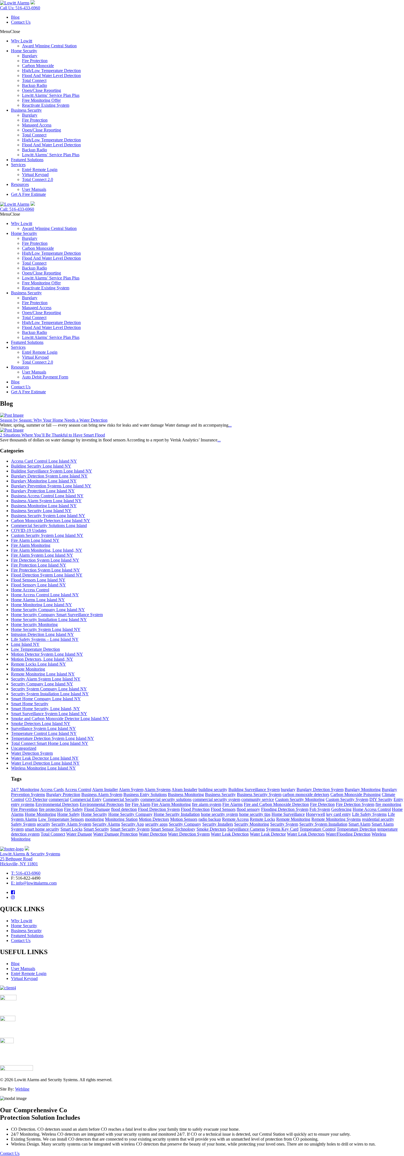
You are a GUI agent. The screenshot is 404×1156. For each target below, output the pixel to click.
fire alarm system (206, 804)
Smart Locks (71, 829)
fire (128, 804)
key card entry (338, 814)
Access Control (78, 789)
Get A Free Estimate (28, 194)
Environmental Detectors (57, 804)
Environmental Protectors (102, 804)
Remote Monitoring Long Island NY (43, 674)
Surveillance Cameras (246, 829)
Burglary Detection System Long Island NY (49, 476)
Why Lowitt (21, 41)
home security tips (254, 814)
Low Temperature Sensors (61, 819)
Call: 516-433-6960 (17, 209)
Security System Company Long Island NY (49, 689)
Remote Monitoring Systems (336, 819)
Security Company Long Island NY (42, 684)
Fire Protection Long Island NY (38, 565)
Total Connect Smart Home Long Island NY (49, 743)
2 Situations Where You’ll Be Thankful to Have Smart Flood (52, 435)
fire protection (51, 809)
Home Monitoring (40, 814)
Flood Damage (97, 809)
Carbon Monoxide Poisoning (355, 794)
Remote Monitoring (28, 669)
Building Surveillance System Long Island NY (51, 471)
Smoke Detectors (211, 829)
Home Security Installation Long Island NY (49, 619)
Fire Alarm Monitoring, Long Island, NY (46, 550)
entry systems (22, 804)
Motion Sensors (183, 819)
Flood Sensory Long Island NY (38, 585)
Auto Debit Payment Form (45, 377)
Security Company (185, 824)
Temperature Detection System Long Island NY (52, 738)
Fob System (319, 809)
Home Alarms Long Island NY (38, 599)
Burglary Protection (63, 794)
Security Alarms (106, 824)
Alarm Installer (105, 789)
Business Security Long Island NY (41, 510)
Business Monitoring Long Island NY (44, 505)
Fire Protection (35, 60)
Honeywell (315, 814)
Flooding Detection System (284, 809)
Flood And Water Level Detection (51, 75)
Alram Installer (184, 789)
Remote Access (235, 819)
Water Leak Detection (230, 834)
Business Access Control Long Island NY (47, 495)
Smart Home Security (29, 703)
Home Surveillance (288, 814)
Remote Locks (262, 819)
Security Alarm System (71, 824)
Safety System (23, 824)
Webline (22, 1089)
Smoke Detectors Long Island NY (40, 723)
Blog (15, 17)
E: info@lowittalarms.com (34, 883)
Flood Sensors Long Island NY (38, 580)
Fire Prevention (24, 809)
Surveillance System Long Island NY (43, 728)
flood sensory (248, 809)
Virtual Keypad (35, 174)
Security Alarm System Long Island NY (46, 679)
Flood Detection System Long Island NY (46, 575)
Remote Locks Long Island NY (38, 664)
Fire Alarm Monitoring (30, 545)
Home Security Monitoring (34, 624)
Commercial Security (121, 799)
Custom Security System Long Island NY (47, 535)
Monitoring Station (121, 819)
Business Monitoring (186, 794)
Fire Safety (73, 809)
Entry (398, 799)
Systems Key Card (282, 829)
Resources (20, 184)
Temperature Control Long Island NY (44, 733)
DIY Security (380, 799)
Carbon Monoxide (38, 65)
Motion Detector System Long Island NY (47, 654)
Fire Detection (322, 804)
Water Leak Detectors (306, 834)
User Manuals (34, 189)
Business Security (26, 110)
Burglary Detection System (320, 789)
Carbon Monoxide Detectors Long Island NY (50, 520)
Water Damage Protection (115, 834)
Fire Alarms (232, 804)
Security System (284, 824)
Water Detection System (32, 753)
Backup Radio (34, 85)
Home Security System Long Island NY (46, 629)
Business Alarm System (101, 794)
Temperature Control (318, 829)
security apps (156, 824)
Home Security (24, 50)
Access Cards (52, 789)
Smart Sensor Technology (173, 829)
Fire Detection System (355, 804)
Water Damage (79, 834)
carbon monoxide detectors (306, 794)
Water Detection (153, 834)
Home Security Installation (177, 814)
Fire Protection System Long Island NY (45, 570)
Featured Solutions (27, 159)
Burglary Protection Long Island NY (43, 490)
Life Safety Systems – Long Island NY (45, 639)
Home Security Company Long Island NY (48, 609)
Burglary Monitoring (363, 789)
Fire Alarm (141, 804)
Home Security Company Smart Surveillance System (57, 614)
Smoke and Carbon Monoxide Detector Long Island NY (60, 718)
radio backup (209, 819)
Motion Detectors (154, 819)
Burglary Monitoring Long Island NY (44, 481)
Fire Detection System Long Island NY (45, 560)
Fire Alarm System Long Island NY (42, 555)
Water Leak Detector (268, 834)
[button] (10, 31)
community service (257, 799)
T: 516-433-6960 (25, 873)
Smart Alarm (359, 824)
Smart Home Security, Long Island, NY (45, 708)
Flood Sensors (223, 809)
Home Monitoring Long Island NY (41, 604)
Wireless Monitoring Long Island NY (43, 768)
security (43, 824)
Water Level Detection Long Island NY (45, 763)
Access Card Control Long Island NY (44, 461)
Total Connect (34, 80)
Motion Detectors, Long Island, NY (42, 659)
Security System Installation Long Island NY (50, 693)
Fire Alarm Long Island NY (35, 540)
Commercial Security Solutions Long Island (49, 525)
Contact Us (21, 22)
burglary (288, 789)
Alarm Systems (157, 789)
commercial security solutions (166, 799)
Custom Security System (347, 799)
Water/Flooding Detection (348, 834)
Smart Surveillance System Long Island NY (49, 713)
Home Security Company (130, 814)
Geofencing (341, 809)
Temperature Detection (356, 829)
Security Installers (217, 824)
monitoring (94, 819)
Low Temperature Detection (35, 649)
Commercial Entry (86, 799)
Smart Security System (130, 829)
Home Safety (68, 814)
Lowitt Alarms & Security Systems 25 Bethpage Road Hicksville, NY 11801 (30, 859)
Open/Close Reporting (41, 90)
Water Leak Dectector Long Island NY (45, 758)
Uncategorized (23, 748)
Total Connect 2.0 (37, 179)
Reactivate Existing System (45, 105)
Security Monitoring (251, 824)
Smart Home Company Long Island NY (46, 698)
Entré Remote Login (39, 169)
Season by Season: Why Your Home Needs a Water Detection (53, 420)
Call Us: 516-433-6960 (20, 8)
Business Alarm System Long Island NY (46, 500)
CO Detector (36, 799)
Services (18, 164)
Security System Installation (323, 824)
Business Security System (259, 794)
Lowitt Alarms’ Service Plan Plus (50, 95)
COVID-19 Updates (28, 530)
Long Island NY (25, 644)
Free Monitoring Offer (41, 100)
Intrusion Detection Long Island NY (42, 634)
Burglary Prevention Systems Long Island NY (51, 486)
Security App (132, 824)
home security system (219, 814)
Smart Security (96, 829)
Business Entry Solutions (145, 794)
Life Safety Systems (369, 814)
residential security (378, 819)
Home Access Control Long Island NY (45, 594)
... (230, 425)
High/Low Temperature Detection (51, 70)
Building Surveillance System (254, 789)
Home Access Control (30, 589)
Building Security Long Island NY (41, 466)
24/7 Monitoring (25, 789)
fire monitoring (388, 804)
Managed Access (36, 125)
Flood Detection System (159, 809)
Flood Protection (195, 809)
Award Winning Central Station (49, 45)
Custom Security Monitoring (300, 799)
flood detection (124, 809)
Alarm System (131, 789)
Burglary (29, 55)
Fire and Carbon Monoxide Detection (276, 804)
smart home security (42, 829)
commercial (59, 799)
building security (212, 789)
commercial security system (216, 799)
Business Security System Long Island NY (48, 515)
